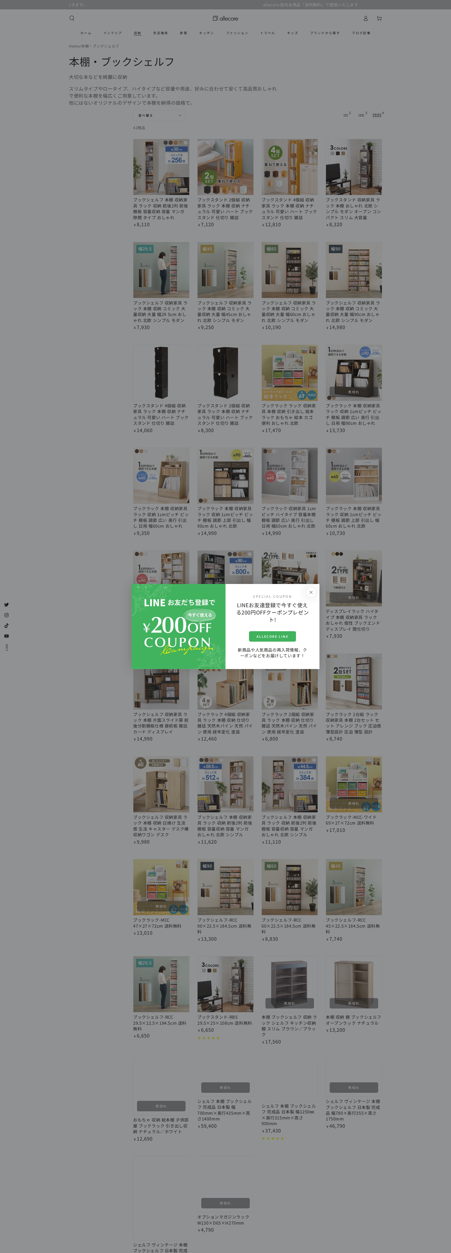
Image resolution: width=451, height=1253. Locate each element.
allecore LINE (272, 636)
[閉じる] (311, 592)
